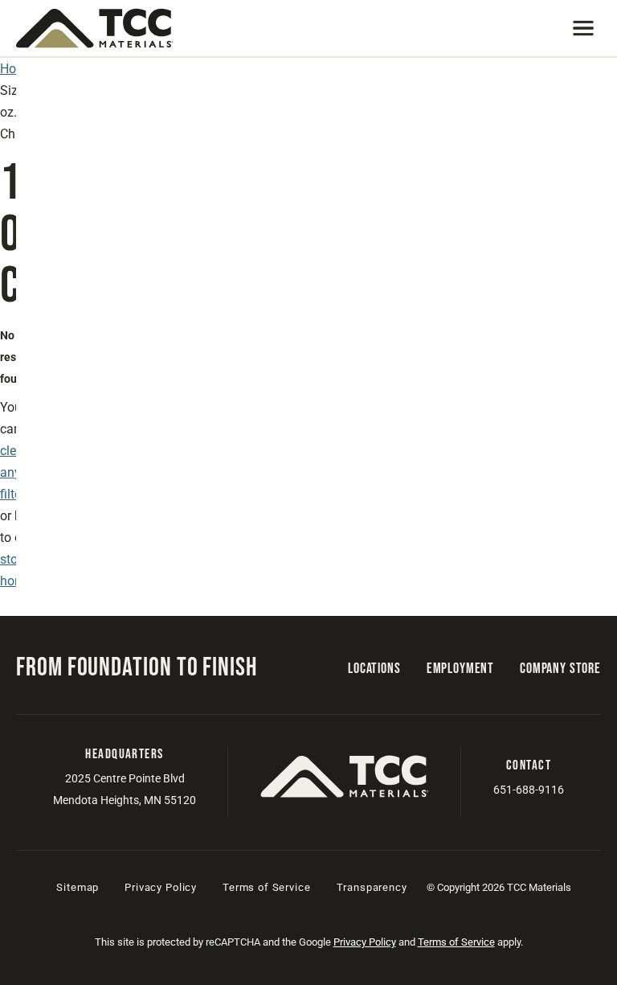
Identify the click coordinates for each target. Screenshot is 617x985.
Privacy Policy (161, 887)
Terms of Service (266, 887)
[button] (583, 28)
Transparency (372, 887)
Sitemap (77, 887)
